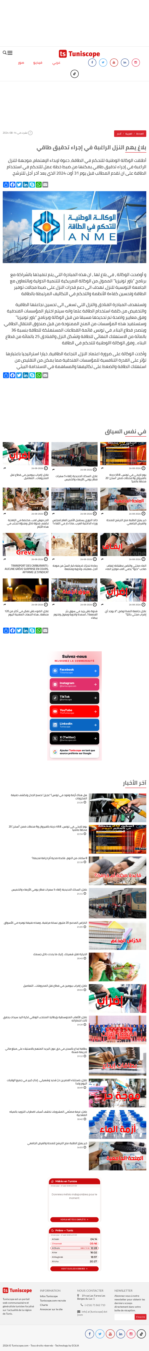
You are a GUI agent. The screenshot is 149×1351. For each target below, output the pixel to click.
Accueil (140, 133)
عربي (56, 62)
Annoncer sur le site (51, 1309)
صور (21, 62)
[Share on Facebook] (102, 468)
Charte (44, 1304)
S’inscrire (140, 1316)
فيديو (37, 62)
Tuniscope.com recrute (53, 1300)
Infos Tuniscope (49, 1296)
